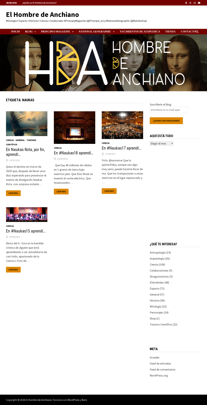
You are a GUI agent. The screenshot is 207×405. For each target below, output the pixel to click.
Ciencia (10, 140)
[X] (190, 3)
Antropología (158, 252)
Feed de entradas (160, 363)
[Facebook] (186, 3)
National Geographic (95, 31)
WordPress (74, 399)
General (20, 140)
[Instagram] (195, 3)
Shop (153, 318)
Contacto (188, 31)
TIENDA (170, 31)
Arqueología (157, 258)
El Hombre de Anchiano (42, 14)
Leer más (13, 193)
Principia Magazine (55, 31)
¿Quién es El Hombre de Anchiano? (39, 2)
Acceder (154, 357)
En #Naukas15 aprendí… (25, 231)
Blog (29, 31)
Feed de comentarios (162, 369)
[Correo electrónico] (199, 3)
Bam (84, 399)
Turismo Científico (161, 324)
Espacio (154, 288)
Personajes (156, 312)
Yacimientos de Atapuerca (140, 31)
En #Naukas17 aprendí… (121, 148)
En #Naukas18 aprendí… (73, 153)
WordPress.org (159, 375)
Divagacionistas (159, 276)
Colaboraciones (159, 270)
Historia (154, 300)
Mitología (155, 306)
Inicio (15, 31)
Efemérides (157, 282)
